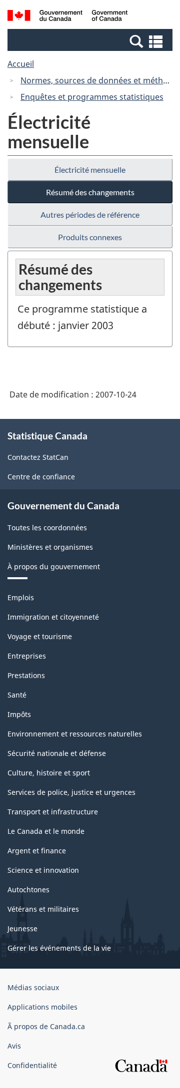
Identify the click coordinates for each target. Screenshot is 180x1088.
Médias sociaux (33, 987)
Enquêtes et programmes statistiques (92, 96)
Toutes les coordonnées (47, 527)
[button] (91, 41)
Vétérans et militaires (43, 909)
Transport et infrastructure (53, 811)
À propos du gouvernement (54, 566)
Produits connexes (90, 237)
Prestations (26, 675)
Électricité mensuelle (90, 169)
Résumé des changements (90, 192)
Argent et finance (37, 850)
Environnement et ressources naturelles (75, 733)
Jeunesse (23, 928)
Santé (17, 695)
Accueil (21, 63)
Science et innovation (43, 870)
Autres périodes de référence (90, 214)
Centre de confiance (41, 476)
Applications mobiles (43, 1007)
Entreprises (27, 656)
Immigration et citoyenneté (53, 617)
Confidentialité (32, 1065)
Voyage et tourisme (40, 636)
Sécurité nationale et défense (57, 753)
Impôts (19, 714)
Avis (14, 1046)
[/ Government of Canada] (68, 17)
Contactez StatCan (38, 457)
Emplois (21, 597)
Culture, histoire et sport (49, 772)
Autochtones (29, 889)
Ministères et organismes (50, 547)
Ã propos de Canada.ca (46, 1026)
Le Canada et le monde (46, 831)
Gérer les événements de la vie (59, 948)
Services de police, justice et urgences (72, 792)
